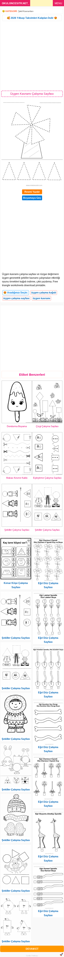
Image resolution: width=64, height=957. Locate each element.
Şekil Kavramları (25, 11)
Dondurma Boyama (17, 426)
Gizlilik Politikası (32, 956)
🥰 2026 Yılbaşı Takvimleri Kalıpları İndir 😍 (32, 18)
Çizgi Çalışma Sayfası (47, 426)
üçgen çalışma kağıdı (43, 292)
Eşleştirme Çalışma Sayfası (47, 477)
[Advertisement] (32, 56)
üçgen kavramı (41, 298)
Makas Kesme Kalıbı (16, 477)
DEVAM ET (32, 949)
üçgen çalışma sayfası (16, 298)
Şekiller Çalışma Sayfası (16, 529)
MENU (58, 3)
